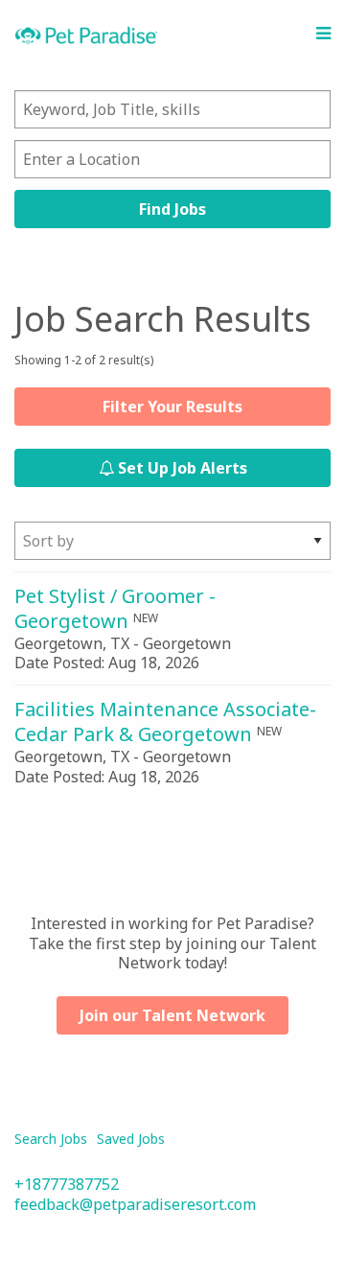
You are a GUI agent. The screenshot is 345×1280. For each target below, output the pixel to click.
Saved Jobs (131, 1138)
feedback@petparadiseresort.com (135, 1204)
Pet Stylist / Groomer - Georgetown (115, 608)
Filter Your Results (172, 406)
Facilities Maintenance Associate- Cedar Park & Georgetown (165, 721)
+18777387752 (66, 1184)
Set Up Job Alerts (180, 467)
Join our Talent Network (172, 1015)
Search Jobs (50, 1138)
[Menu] (323, 33)
